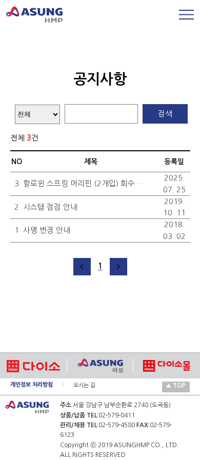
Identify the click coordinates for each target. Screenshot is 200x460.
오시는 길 (84, 385)
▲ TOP (176, 386)
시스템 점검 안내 (50, 207)
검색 (165, 113)
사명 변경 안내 (46, 230)
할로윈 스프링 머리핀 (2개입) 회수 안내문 (84, 183)
